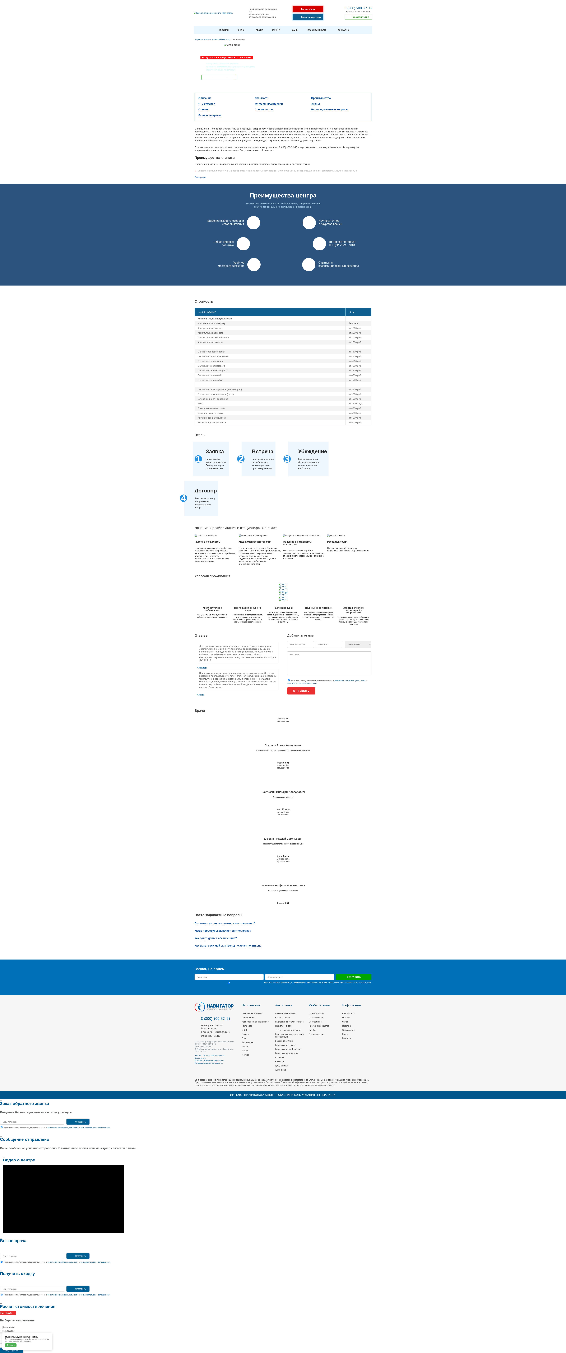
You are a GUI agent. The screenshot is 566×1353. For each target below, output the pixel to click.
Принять (10, 1345)
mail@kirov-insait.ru (210, 1035)
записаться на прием (221, 77)
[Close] (1, 1136)
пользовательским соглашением (302, 683)
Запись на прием (209, 115)
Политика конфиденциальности (209, 1060)
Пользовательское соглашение (209, 1063)
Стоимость (262, 98)
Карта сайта (200, 1058)
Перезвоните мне (360, 17)
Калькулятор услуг (311, 17)
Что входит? (206, 103)
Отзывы (203, 109)
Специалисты (264, 109)
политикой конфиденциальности (350, 680)
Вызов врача (308, 9)
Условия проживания (269, 103)
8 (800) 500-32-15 (358, 8)
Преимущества (321, 98)
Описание (204, 98)
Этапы (315, 103)
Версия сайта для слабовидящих (210, 1055)
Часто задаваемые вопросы (329, 109)
